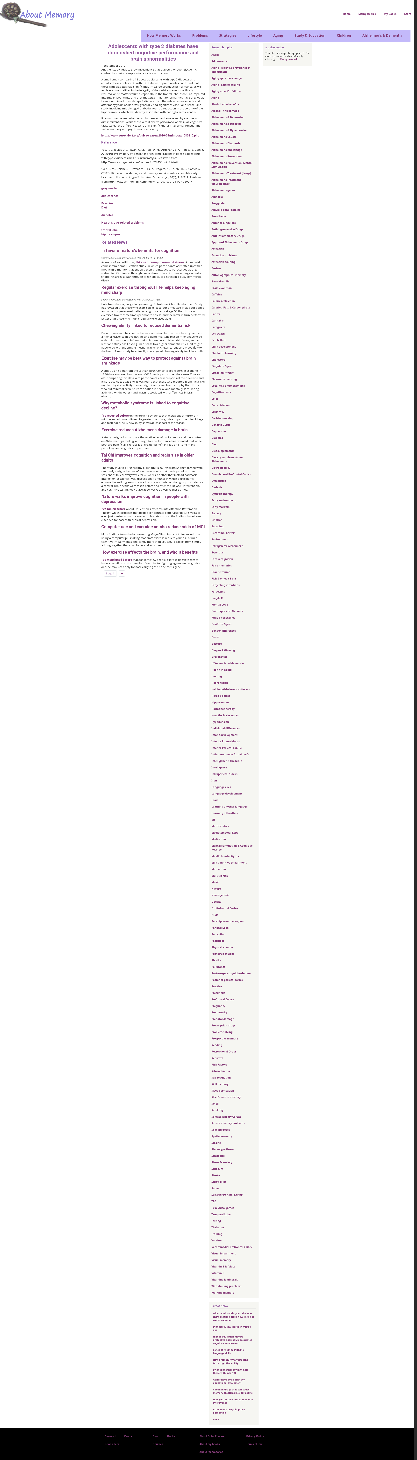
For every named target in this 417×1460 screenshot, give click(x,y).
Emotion (217, 520)
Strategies (227, 35)
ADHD (215, 55)
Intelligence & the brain (226, 761)
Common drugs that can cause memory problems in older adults (232, 1391)
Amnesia (217, 197)
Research (110, 1436)
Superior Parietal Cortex (227, 1195)
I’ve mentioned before (116, 560)
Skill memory (220, 1084)
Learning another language (229, 806)
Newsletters (112, 1444)
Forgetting (218, 591)
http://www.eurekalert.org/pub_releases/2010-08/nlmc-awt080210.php (150, 135)
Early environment (223, 500)
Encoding (217, 526)
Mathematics (220, 826)
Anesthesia (218, 216)
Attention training (223, 262)
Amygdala (218, 203)
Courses (158, 1444)
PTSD (214, 914)
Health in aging (221, 670)
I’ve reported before (115, 415)
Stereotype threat (222, 1149)
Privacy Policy (255, 1436)
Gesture (216, 643)
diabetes (107, 215)
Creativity (217, 412)
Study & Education (310, 35)
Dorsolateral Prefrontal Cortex (231, 474)
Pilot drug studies (222, 954)
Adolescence (219, 61)
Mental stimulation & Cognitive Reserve (231, 847)
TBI (213, 1201)
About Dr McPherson (212, 1436)
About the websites (211, 1452)
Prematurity (219, 1012)
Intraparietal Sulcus (224, 774)
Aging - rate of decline (225, 84)
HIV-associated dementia (227, 663)
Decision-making (222, 418)
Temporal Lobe (220, 1214)
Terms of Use (254, 1444)
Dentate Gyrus (220, 425)
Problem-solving (222, 1032)
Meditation (218, 839)
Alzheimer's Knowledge (226, 150)
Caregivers (218, 327)
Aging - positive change (226, 78)
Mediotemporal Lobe (224, 832)
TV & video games (222, 1208)
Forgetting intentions (225, 585)
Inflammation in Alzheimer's (230, 754)
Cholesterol (218, 359)
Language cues (221, 787)
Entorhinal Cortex (223, 533)
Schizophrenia (220, 1071)
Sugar (215, 1188)
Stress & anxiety (221, 1162)
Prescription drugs (223, 1025)
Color (214, 399)
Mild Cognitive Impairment (229, 862)
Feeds (128, 1436)
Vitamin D (217, 1273)
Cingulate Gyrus (221, 366)
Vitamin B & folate (223, 1266)
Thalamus (217, 1227)
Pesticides (217, 941)
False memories (221, 565)
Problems (200, 35)
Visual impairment (223, 1253)
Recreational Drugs (224, 1051)
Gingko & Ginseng (223, 650)
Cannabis (217, 320)
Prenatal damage (222, 1019)
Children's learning (223, 353)
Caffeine (216, 294)
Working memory (222, 1292)
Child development (223, 346)
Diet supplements (222, 451)
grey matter (109, 188)
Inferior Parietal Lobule (226, 748)
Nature (216, 888)
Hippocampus (220, 702)
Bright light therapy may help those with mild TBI (230, 1371)
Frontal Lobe (219, 604)
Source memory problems (228, 1123)
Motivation (218, 869)
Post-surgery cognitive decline (231, 973)
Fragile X (217, 598)
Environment (220, 539)
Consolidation (220, 405)
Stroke (215, 1175)
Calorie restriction (223, 301)
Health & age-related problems (122, 222)
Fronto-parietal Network (227, 611)
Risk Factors (219, 1064)
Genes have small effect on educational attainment (229, 1381)
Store (407, 14)
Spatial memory (221, 1136)
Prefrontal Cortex (222, 999)
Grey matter (219, 656)
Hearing (216, 676)
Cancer (215, 314)
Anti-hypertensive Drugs (227, 229)
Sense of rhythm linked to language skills (228, 1351)
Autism (216, 268)
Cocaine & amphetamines (228, 385)
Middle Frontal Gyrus (225, 856)
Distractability (220, 468)
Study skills (218, 1182)
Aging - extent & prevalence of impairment (230, 69)
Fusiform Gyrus (221, 624)
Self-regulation (221, 1077)
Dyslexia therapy (222, 494)
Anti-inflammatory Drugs (227, 236)
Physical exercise (222, 947)
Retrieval (217, 1058)
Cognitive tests (221, 392)
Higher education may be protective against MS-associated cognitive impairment (232, 1340)
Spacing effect (220, 1129)
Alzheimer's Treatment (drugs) (231, 173)
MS (213, 819)
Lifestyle (255, 35)
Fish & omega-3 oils (224, 578)
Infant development (224, 735)
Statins (216, 1143)
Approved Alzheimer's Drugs (229, 242)
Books (171, 1436)
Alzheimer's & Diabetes (226, 124)
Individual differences (225, 728)
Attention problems (224, 255)
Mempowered (367, 14)
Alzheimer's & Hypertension (229, 130)
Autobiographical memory (228, 275)
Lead (214, 800)
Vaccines (217, 1240)
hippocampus (110, 234)
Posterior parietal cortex (227, 980)
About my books (209, 1444)
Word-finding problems (226, 1286)
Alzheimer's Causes (224, 137)
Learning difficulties (224, 813)
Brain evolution (221, 288)
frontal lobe (109, 230)
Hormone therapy (223, 709)
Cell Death (218, 333)
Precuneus (218, 993)
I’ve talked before (113, 509)
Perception (218, 934)
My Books (390, 14)
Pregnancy (218, 1006)
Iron (214, 780)
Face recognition (222, 559)
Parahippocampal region (227, 921)
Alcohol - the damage (225, 111)
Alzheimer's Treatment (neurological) (226, 182)
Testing (216, 1221)
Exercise (107, 203)
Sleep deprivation (222, 1090)
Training (216, 1234)
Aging (278, 35)
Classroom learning (224, 379)
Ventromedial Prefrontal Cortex (231, 1247)
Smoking (217, 1110)
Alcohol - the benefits (225, 104)
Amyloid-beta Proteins (225, 210)
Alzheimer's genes (223, 190)
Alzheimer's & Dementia (382, 35)
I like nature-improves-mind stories (160, 262)
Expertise (217, 552)
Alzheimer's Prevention (226, 156)
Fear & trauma (220, 572)
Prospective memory (224, 1038)
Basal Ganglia (220, 281)
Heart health (219, 683)
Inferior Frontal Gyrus (225, 741)
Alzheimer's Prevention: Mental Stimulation (231, 165)
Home (347, 14)
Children (344, 35)
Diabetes (217, 438)
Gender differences (223, 630)
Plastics (216, 960)
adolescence (109, 196)
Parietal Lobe (220, 928)
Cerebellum (218, 340)
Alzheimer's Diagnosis (225, 143)
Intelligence (219, 767)
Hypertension (220, 722)
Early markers (220, 507)
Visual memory (221, 1260)
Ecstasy (216, 513)
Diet (104, 207)
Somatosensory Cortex (226, 1116)
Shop (156, 1436)
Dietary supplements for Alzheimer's (227, 459)
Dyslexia (216, 487)
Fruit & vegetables (223, 617)
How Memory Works (164, 35)
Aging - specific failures (226, 91)
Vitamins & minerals (224, 1279)
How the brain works (225, 715)
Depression (218, 431)
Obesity (216, 901)
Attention (217, 249)
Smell (215, 1103)
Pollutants (218, 967)
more (216, 1419)
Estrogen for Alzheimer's (227, 546)
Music (215, 882)
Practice (216, 986)
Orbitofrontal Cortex (224, 908)
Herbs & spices (220, 696)
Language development (226, 793)
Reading (216, 1045)
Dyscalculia (218, 481)
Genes (215, 637)
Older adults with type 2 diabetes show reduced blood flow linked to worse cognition (233, 1317)
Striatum (217, 1169)
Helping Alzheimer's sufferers (230, 689)
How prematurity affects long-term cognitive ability (231, 1361)
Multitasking (219, 875)
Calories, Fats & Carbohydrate (230, 307)
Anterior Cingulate (223, 223)
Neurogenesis (220, 895)
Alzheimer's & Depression (227, 117)
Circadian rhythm (222, 372)
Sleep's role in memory (226, 1097)
